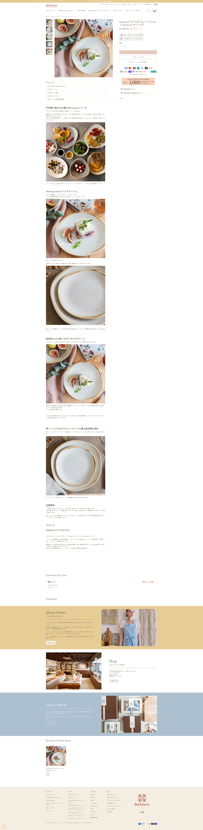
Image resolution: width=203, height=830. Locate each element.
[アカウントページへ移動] (152, 10)
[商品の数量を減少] (125, 46)
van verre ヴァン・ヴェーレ (76, 818)
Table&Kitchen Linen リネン (54, 797)
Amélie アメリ (72, 797)
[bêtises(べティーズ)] (51, 6)
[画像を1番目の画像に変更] (49, 22)
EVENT (92, 797)
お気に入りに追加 (138, 57)
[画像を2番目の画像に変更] (49, 29)
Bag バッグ (49, 811)
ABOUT (92, 794)
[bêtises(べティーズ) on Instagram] (154, 4)
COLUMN (93, 803)
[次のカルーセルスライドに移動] (155, 565)
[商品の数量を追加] (121, 46)
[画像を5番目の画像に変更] (49, 51)
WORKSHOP (94, 806)
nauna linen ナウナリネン (75, 812)
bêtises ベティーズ (73, 794)
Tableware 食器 (50, 800)
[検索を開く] (148, 10)
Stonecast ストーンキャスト (76, 815)
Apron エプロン (50, 794)
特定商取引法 (111, 803)
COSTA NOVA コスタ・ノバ (76, 805)
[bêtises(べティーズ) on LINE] (156, 4)
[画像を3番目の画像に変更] (49, 37)
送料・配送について (113, 797)
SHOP (92, 809)
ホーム (47, 16)
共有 (122, 98)
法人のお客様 (111, 809)
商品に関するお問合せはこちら (133, 93)
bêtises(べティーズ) (58, 822)
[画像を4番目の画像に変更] (49, 44)
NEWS (92, 800)
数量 (120, 43)
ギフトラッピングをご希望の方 (138, 62)
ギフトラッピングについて (115, 800)
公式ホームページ (112, 794)
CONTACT (93, 811)
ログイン (93, 814)
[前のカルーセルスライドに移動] (152, 565)
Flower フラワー (50, 808)
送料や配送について (129, 89)
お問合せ (109, 811)
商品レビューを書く (148, 582)
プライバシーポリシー (113, 806)
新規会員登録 (94, 817)
